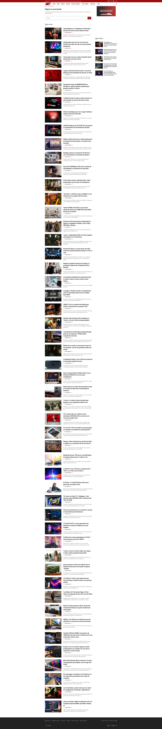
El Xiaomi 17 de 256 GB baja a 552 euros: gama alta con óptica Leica (76, 483)
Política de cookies (74, 720)
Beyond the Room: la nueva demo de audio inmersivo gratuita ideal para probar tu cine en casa (77, 251)
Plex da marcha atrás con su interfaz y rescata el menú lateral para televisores (77, 511)
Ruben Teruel (67, 48)
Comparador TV (47, 1)
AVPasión (49, 725)
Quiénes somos (48, 720)
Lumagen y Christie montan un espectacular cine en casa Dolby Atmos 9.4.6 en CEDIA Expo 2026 (77, 293)
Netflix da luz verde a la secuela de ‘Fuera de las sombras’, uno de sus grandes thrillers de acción (77, 347)
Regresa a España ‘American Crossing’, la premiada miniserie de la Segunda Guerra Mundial (76, 265)
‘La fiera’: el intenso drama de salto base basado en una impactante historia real (75, 401)
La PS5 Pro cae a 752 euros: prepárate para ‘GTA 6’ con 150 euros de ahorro (76, 470)
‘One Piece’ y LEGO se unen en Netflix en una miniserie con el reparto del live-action (77, 195)
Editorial (92, 4)
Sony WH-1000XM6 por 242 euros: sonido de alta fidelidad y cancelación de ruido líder (77, 167)
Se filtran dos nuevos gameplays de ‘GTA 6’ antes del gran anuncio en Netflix (76, 538)
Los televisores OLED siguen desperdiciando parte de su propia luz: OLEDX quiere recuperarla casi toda (77, 334)
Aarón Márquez (68, 32)
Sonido (63, 4)
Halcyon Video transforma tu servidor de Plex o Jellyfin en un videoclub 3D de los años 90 (77, 442)
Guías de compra (75, 4)
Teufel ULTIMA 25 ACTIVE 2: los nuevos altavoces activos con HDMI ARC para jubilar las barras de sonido (77, 210)
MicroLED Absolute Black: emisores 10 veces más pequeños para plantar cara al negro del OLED (77, 662)
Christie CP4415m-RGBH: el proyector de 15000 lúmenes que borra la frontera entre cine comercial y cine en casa (77, 635)
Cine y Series (85, 4)
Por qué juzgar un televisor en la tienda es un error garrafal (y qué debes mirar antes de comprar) (77, 676)
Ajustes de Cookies (83, 720)
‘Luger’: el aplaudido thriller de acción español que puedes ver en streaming (77, 236)
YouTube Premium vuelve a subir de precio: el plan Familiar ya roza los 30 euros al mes (77, 99)
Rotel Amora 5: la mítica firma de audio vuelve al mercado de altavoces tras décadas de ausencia (77, 389)
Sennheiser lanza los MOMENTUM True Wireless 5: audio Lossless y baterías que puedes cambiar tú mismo (76, 86)
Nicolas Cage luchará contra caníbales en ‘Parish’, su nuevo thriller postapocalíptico (76, 319)
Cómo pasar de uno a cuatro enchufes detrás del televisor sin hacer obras (77, 58)
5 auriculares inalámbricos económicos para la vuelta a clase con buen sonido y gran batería (77, 279)
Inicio (54, 4)
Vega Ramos (67, 227)
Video (58, 4)
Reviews (68, 4)
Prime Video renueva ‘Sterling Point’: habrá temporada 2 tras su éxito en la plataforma (76, 181)
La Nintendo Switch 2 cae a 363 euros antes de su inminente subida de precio (77, 360)
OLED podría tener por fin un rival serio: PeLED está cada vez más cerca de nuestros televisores (77, 44)
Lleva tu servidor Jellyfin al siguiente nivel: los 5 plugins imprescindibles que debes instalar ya (77, 703)
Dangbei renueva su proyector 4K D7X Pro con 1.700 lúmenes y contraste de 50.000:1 (76, 154)
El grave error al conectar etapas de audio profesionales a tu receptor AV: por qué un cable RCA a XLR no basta (76, 649)
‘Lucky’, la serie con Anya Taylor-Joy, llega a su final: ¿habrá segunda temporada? (77, 552)
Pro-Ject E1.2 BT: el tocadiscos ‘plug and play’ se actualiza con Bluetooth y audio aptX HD (77, 429)
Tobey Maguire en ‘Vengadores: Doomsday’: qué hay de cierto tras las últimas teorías (77, 30)
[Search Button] (89, 18)
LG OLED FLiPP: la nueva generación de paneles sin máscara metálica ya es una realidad (76, 525)
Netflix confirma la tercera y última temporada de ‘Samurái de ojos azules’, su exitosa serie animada (77, 141)
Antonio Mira (67, 74)
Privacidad (68, 720)
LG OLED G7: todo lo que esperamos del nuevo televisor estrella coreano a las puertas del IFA (77, 580)
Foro (98, 4)
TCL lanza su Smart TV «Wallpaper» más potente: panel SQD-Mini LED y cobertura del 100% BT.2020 (77, 498)
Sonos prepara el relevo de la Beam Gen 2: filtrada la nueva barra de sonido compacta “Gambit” (76, 567)
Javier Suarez (67, 419)
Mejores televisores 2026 (55, 1)
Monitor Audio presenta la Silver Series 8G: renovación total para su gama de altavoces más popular (76, 608)
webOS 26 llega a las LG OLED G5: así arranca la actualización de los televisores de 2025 (77, 126)
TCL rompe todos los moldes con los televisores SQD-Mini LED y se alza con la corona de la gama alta (76, 416)
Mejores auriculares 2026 (65, 1)
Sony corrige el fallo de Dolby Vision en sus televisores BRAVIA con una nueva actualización (76, 375)
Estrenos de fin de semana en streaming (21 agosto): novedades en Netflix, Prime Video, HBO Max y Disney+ (77, 223)
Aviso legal (63, 720)
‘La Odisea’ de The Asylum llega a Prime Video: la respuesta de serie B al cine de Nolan (77, 593)
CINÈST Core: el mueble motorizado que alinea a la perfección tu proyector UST (76, 305)
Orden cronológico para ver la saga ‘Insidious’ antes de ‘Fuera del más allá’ (77, 113)
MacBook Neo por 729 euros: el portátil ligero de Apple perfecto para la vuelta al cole (77, 456)
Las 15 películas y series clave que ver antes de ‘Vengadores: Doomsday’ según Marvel (77, 689)
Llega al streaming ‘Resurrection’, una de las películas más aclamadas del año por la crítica (77, 72)
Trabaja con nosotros (56, 720)
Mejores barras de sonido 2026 (75, 1)
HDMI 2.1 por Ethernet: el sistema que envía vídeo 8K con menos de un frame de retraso (77, 620)
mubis (116, 720)
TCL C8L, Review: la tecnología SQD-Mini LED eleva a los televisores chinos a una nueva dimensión (110, 73)
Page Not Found (50, 6)
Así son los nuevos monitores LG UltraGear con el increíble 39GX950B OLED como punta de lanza (110, 65)
